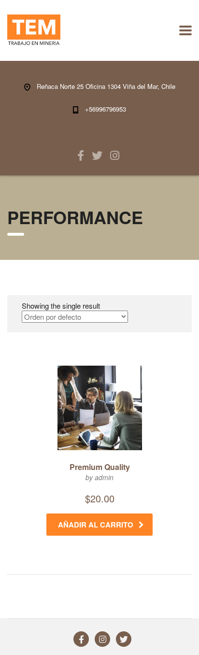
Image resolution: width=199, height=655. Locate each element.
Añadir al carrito (95, 524)
